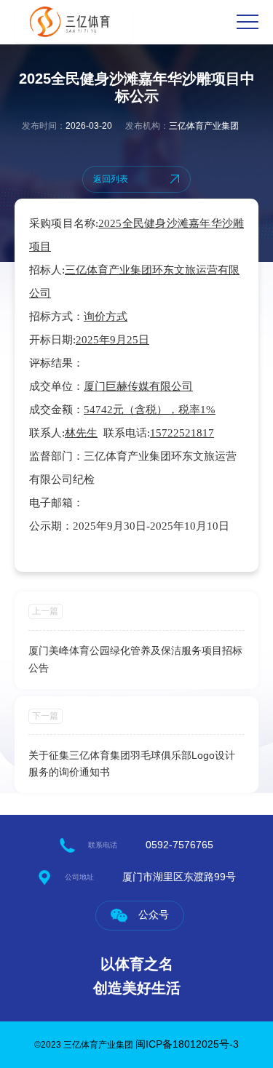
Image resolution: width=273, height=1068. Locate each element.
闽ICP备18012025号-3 (187, 1044)
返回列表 (110, 179)
